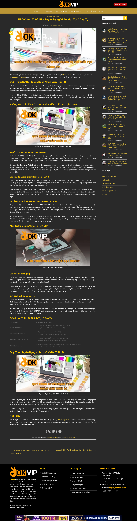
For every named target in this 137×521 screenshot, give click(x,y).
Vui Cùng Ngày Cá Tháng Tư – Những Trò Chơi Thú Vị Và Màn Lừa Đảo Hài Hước (117, 40)
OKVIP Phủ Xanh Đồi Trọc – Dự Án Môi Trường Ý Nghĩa (117, 126)
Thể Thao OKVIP (47, 11)
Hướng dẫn (106, 180)
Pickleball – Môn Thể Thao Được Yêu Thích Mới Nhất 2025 (117, 59)
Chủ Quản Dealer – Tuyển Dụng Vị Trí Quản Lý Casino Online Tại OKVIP (117, 79)
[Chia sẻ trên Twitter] (49, 431)
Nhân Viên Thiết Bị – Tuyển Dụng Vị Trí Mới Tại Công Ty (117, 69)
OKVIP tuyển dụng (53, 16)
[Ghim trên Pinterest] (56, 431)
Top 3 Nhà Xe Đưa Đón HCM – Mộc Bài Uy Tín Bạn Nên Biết (117, 107)
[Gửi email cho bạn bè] (53, 431)
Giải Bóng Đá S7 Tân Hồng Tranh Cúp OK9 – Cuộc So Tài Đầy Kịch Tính (117, 31)
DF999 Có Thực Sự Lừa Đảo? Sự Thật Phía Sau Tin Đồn (117, 136)
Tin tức (100, 11)
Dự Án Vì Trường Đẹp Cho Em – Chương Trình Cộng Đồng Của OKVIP (117, 145)
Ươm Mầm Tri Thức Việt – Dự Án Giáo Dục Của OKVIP (117, 162)
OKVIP (36, 11)
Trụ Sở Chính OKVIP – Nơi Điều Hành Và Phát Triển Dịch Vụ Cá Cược (117, 98)
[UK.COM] (68, 4)
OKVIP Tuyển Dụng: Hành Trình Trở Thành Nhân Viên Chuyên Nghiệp (117, 117)
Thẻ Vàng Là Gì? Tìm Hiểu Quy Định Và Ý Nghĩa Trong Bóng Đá (117, 50)
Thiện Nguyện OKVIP (75, 11)
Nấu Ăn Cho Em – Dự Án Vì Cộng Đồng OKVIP (117, 154)
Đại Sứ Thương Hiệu (61, 11)
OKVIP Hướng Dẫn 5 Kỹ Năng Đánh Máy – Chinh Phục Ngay (116, 88)
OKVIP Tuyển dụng (90, 11)
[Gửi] (125, 18)
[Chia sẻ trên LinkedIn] (60, 431)
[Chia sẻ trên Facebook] (46, 431)
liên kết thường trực (69, 437)
